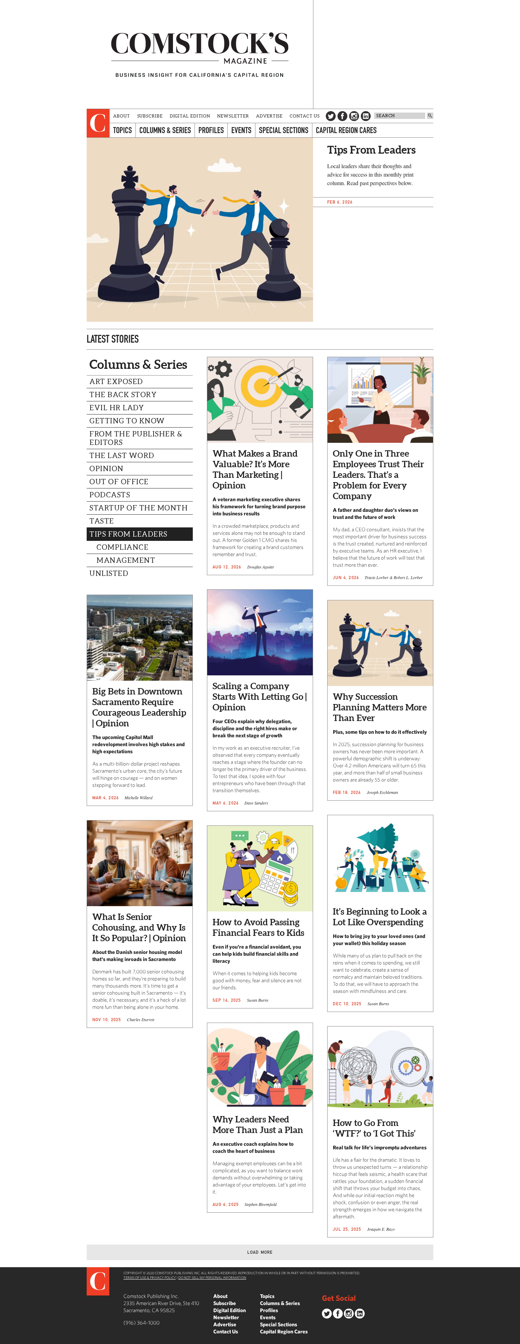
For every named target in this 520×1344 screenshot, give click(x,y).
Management (126, 560)
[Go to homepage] (199, 54)
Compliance (123, 547)
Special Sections (283, 130)
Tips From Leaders (128, 534)
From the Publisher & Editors (136, 438)
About (121, 116)
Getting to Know (127, 421)
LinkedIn (366, 116)
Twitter (331, 116)
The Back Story (123, 395)
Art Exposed (116, 381)
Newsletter (233, 116)
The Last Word (122, 455)
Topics (122, 130)
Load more (260, 1252)
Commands (5, 1338)
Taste (101, 521)
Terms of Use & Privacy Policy (149, 1277)
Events (241, 130)
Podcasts (109, 495)
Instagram (354, 116)
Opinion (106, 469)
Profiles (211, 130)
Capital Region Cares (346, 130)
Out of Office (119, 482)
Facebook (342, 116)
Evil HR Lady (116, 408)
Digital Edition (190, 116)
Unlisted (108, 573)
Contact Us (305, 116)
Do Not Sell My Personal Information (212, 1277)
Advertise (269, 116)
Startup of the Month (138, 508)
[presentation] (98, 123)
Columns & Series (165, 130)
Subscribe (150, 116)
